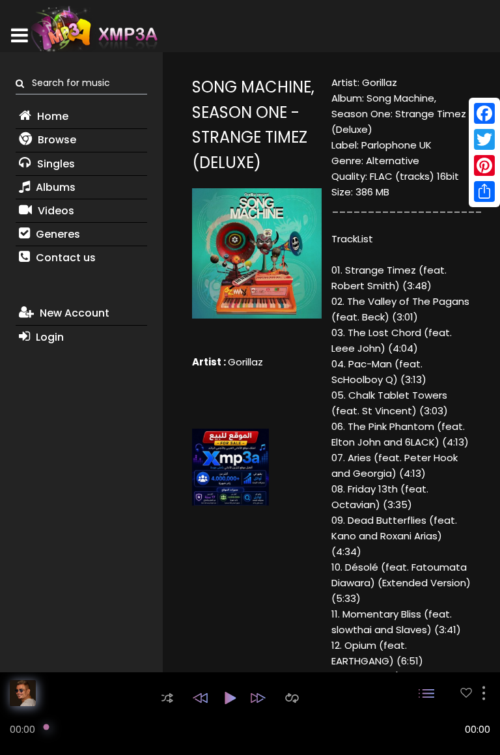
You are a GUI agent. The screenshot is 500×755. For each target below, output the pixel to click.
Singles (55, 163)
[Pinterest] (484, 165)
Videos (54, 210)
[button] (167, 698)
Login (48, 337)
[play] (466, 693)
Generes (56, 234)
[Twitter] (484, 139)
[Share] (484, 191)
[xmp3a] (93, 28)
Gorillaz (245, 362)
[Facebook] (484, 113)
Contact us (64, 257)
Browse (55, 139)
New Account (73, 313)
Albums (54, 187)
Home (51, 116)
